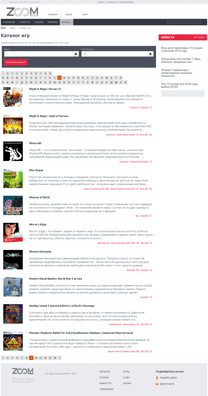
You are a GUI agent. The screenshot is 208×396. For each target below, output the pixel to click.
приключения (103, 243)
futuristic (145, 270)
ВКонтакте (167, 384)
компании (9, 22)
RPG (137, 216)
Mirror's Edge (37, 224)
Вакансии (16, 381)
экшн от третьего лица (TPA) (96, 189)
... (3, 73)
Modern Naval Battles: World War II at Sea (55, 278)
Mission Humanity (40, 251)
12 (45, 358)
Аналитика (111, 2)
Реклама (30, 379)
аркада (111, 351)
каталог (66, 22)
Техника (52, 14)
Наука (68, 14)
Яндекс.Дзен (168, 377)
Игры (12, 28)
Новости (105, 383)
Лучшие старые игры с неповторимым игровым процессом (176, 72)
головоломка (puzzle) (125, 134)
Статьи (103, 377)
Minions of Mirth (39, 197)
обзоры (38, 22)
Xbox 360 (144, 134)
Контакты (28, 381)
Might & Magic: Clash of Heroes (48, 116)
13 (50, 358)
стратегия (134, 107)
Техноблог (106, 389)
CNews (101, 2)
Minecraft (35, 143)
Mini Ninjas (36, 170)
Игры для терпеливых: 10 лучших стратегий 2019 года (182, 49)
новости (25, 22)
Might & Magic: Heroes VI (45, 88)
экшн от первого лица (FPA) (123, 243)
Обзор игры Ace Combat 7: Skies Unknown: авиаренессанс (181, 60)
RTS (137, 270)
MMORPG (144, 216)
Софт (85, 14)
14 (55, 358)
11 (40, 358)
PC (151, 107)
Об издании (18, 379)
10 (36, 358)
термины (53, 22)
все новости (199, 37)
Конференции (126, 2)
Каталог (104, 371)
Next (183, 93)
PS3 (150, 134)
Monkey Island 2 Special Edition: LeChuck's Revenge (61, 305)
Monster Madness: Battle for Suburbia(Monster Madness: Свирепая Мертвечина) (81, 332)
